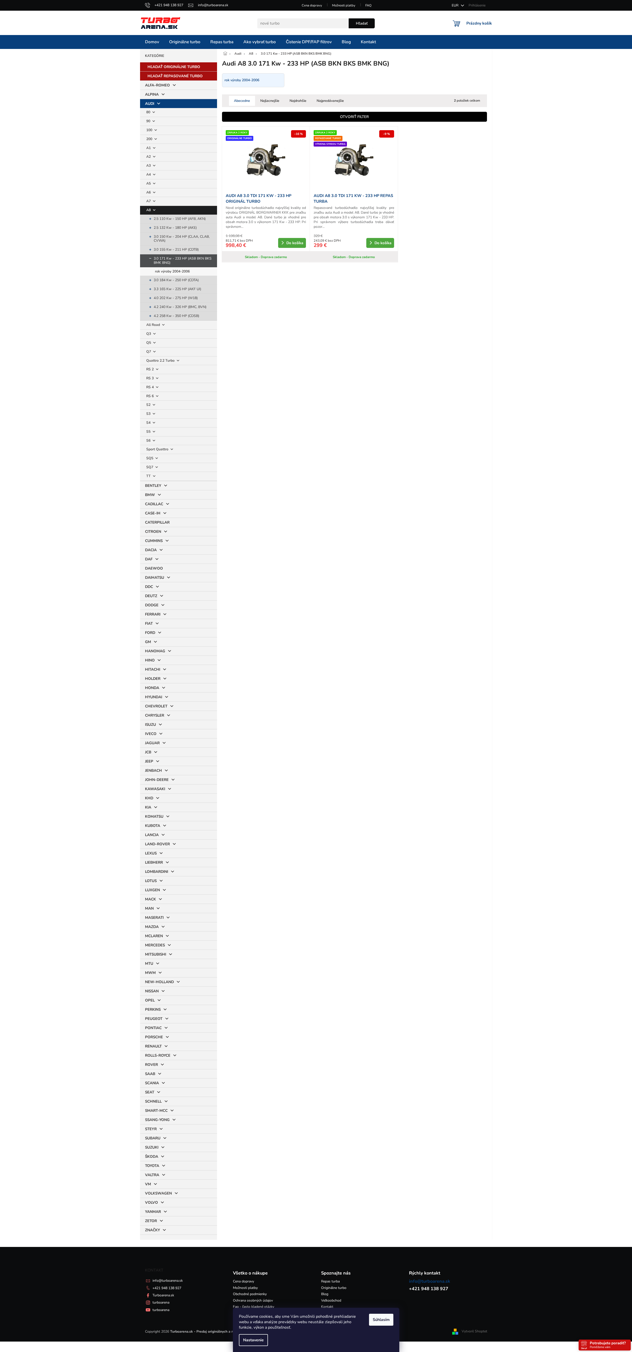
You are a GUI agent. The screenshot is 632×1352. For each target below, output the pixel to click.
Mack (150, 899)
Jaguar (152, 742)
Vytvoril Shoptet (474, 1331)
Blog (324, 1294)
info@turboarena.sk (167, 1280)
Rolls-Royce (157, 1055)
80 (148, 112)
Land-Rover (157, 844)
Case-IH (152, 513)
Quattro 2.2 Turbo (161, 360)
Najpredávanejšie (330, 100)
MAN (149, 908)
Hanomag (155, 651)
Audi (149, 103)
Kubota (152, 825)
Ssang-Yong (157, 1119)
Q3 (149, 333)
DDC (149, 586)
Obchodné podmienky (250, 1294)
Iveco (150, 733)
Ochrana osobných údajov (253, 1300)
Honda (152, 687)
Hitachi (152, 669)
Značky (152, 1230)
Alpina (152, 94)
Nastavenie (253, 1340)
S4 (148, 422)
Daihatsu (154, 577)
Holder (152, 678)
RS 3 (150, 378)
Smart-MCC (156, 1110)
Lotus (151, 880)
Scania (152, 1083)
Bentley (153, 485)
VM (148, 1184)
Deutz (151, 595)
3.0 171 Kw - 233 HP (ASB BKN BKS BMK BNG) (183, 260)
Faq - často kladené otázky (253, 1306)
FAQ (368, 5)
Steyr (151, 1128)
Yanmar (153, 1211)
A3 (149, 165)
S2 (148, 404)
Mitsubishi (155, 954)
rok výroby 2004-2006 (172, 271)
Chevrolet (156, 706)
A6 (149, 192)
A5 (149, 183)
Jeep (149, 761)
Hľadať (362, 23)
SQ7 (150, 467)
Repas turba (330, 1281)
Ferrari (152, 614)
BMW (150, 494)
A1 (149, 148)
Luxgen (152, 890)
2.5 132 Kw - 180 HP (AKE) (175, 227)
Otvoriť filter (354, 116)
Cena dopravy (312, 5)
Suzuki (151, 1147)
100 (149, 130)
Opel (150, 1000)
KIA (148, 807)
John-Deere (157, 779)
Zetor (151, 1220)
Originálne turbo (333, 1287)
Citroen (153, 531)
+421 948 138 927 (166, 1288)
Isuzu (150, 724)
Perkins (153, 1009)
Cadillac (154, 504)
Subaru (152, 1138)
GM (148, 641)
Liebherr (154, 862)
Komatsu (154, 816)
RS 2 (150, 369)
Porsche (154, 1037)
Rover (151, 1064)
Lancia (152, 834)
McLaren (154, 935)
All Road (153, 324)
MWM (150, 972)
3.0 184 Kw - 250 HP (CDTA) (176, 280)
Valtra (152, 1174)
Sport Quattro (157, 449)
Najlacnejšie (269, 100)
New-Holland (159, 981)
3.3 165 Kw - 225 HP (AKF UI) (177, 289)
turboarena (160, 1302)
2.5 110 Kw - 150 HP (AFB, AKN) (180, 218)
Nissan (152, 991)
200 (149, 139)
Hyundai (153, 697)
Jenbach (153, 770)
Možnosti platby (343, 5)
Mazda (152, 926)
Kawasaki (155, 788)
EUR (455, 5)
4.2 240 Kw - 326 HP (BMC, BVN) (180, 307)
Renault (153, 1046)
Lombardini (156, 871)
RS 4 (150, 387)
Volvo (151, 1202)
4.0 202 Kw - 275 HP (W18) (176, 298)
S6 (148, 440)
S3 (148, 413)
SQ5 (150, 458)
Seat (149, 1092)
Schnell (153, 1101)
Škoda (151, 1156)
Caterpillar (157, 522)
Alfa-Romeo (157, 85)
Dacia (151, 549)
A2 (149, 156)
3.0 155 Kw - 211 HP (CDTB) (176, 249)
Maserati (154, 917)
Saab (150, 1073)
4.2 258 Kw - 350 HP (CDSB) (176, 315)
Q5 (149, 342)
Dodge (151, 605)
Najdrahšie (298, 100)
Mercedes (155, 945)
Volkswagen (158, 1193)
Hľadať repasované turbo (175, 76)
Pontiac (153, 1027)
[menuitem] (152, 42)
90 (148, 121)
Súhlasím (381, 1319)
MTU (149, 963)
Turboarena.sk (163, 1295)
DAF (148, 559)
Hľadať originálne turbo (174, 66)
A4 (149, 174)
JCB (148, 752)
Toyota (152, 1165)
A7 (149, 201)
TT (149, 476)
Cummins (154, 540)
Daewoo (154, 568)
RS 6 (150, 396)
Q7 (149, 351)
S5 (148, 431)
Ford (150, 632)
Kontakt (327, 1306)
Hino (150, 660)
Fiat (149, 623)
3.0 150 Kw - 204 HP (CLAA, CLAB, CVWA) (182, 238)
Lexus (151, 853)
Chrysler (154, 715)
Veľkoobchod (331, 1300)
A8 (149, 210)
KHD (149, 798)
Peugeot (153, 1018)
